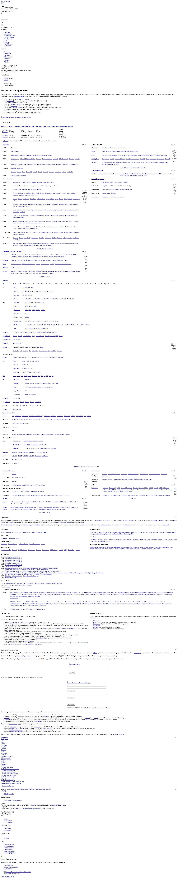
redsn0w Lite (75, 238)
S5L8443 (44, 444)
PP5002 (26, 441)
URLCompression (166, 603)
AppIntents (89, 592)
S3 (21, 459)
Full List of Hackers (44, 512)
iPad (37, 126)
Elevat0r (18, 175)
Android (104, 193)
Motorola (16, 379)
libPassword (101, 541)
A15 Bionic (60, 416)
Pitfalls (10, 522)
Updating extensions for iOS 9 (12, 569)
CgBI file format (22, 550)
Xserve (26, 383)
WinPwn (54, 238)
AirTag (15, 351)
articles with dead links (16, 730)
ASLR (118, 488)
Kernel (13, 273)
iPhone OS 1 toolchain (154, 474)
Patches (5, 271)
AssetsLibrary (121, 592)
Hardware (3, 750)
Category (3, 791)
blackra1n (43, 232)
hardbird (19, 267)
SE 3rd (56, 284)
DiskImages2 (147, 601)
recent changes (137, 653)
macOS (111, 182)
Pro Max (20, 284)
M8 (27, 456)
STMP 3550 (27, 444)
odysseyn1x (46, 182)
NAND (117, 491)
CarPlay (49, 594)
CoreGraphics (138, 594)
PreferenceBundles (23, 544)
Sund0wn (126, 175)
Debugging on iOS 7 (27, 573)
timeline (12, 102)
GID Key (152, 155)
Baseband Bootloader (121, 162)
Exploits (39, 248)
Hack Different (50, 502)
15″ (33, 321)
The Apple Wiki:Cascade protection (10, 769)
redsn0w (15, 217)
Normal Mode (131, 162)
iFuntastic (75, 243)
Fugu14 (24, 182)
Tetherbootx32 (40, 193)
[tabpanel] (89, 318)
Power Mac (31, 383)
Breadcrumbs (44, 569)
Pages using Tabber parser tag (13, 800)
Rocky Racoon (57, 221)
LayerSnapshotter (126, 539)
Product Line (4, 126)
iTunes (93, 151)
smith (42, 254)
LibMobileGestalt (14, 609)
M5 (58, 419)
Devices (5, 280)
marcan (45, 507)
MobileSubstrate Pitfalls (113, 547)
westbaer (54, 509)
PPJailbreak (28, 193)
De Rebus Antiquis (16, 264)
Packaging (111, 548)
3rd (23, 291)
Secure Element (41, 434)
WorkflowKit (42, 605)
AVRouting (35, 592)
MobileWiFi (39, 532)
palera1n (19, 151)
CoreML (18, 596)
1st (14, 343)
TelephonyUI (158, 603)
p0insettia (21, 195)
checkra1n (39, 182)
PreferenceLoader (162, 539)
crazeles (45, 271)
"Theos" (38, 525)
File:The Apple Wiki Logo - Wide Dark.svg (12, 781)
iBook (56, 383)
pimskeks (67, 507)
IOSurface (33, 603)
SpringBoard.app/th (20, 585)
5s (30, 357)
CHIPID (161, 488)
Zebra (145, 175)
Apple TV (11, 126)
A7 (19, 456)
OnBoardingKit (92, 603)
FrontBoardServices (15, 603)
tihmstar (49, 509)
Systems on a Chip (9, 412)
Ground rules (8, 869)
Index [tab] (29, 117)
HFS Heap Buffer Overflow (28, 264)
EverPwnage (26, 199)
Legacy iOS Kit (50, 199)
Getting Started (157, 520)
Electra (23, 172)
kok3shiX (73, 193)
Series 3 (27, 402)
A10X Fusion (18, 416)
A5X (40, 452)
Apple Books (39, 271)
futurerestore (118, 173)
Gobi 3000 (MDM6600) (18, 495)
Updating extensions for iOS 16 (13, 558)
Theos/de (8, 587)
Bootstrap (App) (15, 155)
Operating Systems (98, 179)
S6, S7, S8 (18, 423)
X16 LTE (68, 495)
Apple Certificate (112, 155)
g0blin (64, 193)
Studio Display (127, 186)
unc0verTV (70, 172)
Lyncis (50, 210)
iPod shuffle (16, 444)
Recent (4, 254)
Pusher (21, 238)
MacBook (30, 387)
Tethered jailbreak (131, 489)
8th (23, 287)
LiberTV (35, 172)
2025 (33, 310)
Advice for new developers (141, 547)
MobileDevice (134, 151)
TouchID (70, 573)
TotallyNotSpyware (50, 193)
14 (59, 284)
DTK (26, 387)
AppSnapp (19, 243)
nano (22, 376)
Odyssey (29, 182)
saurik (30, 509)
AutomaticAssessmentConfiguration (154, 592)
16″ (34, 324)
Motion (19, 434)
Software (46, 716)
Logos (100, 532)
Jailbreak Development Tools (126, 532)
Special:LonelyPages (41, 638)
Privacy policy (8, 865)
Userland (131, 491)
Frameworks (124, 474)
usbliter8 (13, 254)
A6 (13, 456)
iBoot (4, 264)
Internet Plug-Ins (12, 544)
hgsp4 (16, 273)
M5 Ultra (43, 310)
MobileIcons (69, 603)
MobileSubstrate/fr (11, 583)
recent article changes (22, 99)
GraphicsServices (9, 532)
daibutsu (75, 204)
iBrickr (63, 243)
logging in (16, 656)
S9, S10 (24, 423)
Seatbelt (78, 550)
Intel (15, 328)
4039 (14, 243)
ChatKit (33, 532)
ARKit (11, 592)
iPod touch (34, 376)
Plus (62, 284)
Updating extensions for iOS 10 (13, 568)
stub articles (13, 727)
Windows (113, 193)
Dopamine (13, 147)
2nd (20, 343)
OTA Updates (95, 159)
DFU (114, 162)
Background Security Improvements (155, 159)
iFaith (70, 210)
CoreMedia (24, 596)
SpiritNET (34, 232)
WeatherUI (31, 605)
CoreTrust (13, 256)
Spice (29, 189)
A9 (30, 456)
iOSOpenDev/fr (58, 583)
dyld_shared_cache (6, 550)
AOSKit (28, 601)
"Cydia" (31, 525)
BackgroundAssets (168, 592)
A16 (32, 287)
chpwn (17, 507)
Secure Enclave (49, 434)
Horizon (122, 147)
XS (56, 357)
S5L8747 (45, 452)
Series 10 (47, 336)
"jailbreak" (25, 525)
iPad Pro (46, 126)
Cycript (9, 631)
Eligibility (130, 479)
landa (46, 254)
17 (104, 284)
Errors (2, 740)
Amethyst (15, 182)
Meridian (15, 193)
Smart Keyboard (43, 351)
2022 (26, 310)
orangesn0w (16, 212)
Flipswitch (110, 539)
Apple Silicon (17, 390)
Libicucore (22, 609)
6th (26, 295)
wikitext (95, 653)
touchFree (42, 245)
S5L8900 (14, 452)
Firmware (94, 147)
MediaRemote (56, 603)
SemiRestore (171, 173)
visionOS (119, 182)
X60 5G (24, 485)
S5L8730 (42, 448)
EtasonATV (29, 172)
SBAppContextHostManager (30, 576)
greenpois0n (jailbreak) (60, 226)
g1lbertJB (52, 215)
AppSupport (18, 532)
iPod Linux (154, 495)
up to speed (10, 101)
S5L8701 (26, 448)
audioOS (110, 189)
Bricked (156, 488)
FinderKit (163, 601)
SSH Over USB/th (8, 585)
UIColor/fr (37, 583)
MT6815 (14, 481)
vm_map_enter (34, 273)
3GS (21, 357)
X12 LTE (62, 495)
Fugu (20, 182)
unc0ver (52, 182)
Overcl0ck (13, 168)
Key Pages (3, 754)
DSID (135, 491)
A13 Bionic (47, 416)
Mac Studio (17, 310)
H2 (16, 427)
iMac (15, 306)
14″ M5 (68, 324)
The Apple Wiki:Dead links (8, 772)
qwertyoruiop (24, 509)
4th (26, 291)
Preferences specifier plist (141, 532)
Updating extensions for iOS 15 (13, 560)
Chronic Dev (134, 495)
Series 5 (37, 402)
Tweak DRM (165, 547)
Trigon (63, 256)
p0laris (15, 200)
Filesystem (56, 271)
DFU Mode (166, 488)
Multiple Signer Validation (35, 256)
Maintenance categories (7, 756)
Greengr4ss (15, 238)
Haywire (59, 351)
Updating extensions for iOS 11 (13, 566)
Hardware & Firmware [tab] (7, 117)
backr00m (51, 172)
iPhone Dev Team (15, 503)
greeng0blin (58, 172)
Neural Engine (32, 434)
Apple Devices (105, 151)
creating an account (26, 656)
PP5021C (35, 441)
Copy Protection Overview (120, 479)
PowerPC (16, 383)
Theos (106, 520)
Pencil (24, 351)
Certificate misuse (147, 479)
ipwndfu (61, 215)
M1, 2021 (27, 306)
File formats (136, 167)
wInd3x (51, 254)
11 (13, 284)
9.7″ (26, 372)
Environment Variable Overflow (63, 264)
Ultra (33, 336)
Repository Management (101, 548)
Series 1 (17, 402)
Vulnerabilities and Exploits (12, 251)
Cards (19, 409)
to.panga (33, 189)
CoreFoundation (129, 594)
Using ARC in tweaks (146, 548)
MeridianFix (21, 193)
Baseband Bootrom (107, 162)
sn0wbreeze (21, 217)
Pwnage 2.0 (60, 260)
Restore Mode (148, 162)
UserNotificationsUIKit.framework (48, 568)
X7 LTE (57, 495)
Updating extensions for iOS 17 (13, 557)
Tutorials (133, 498)
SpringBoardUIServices (148, 603)
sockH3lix (27, 195)
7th (38, 361)
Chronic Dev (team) (23, 502)
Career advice (156, 548)
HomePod (17, 126)
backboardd (25, 574)
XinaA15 (53, 164)
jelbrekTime (20, 168)
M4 (49, 419)
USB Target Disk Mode (158, 162)
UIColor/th (29, 585)
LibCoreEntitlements (39, 609)
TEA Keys (126, 155)
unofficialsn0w (16, 240)
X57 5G (19, 485)
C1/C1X (14, 474)
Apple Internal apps (126, 167)
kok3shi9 (69, 199)
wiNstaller (48, 245)
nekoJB (71, 164)
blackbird (13, 267)
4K (23, 332)
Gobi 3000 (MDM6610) (31, 495)
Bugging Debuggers (107, 479)
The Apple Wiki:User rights (8, 780)
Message (63, 603)
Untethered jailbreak (142, 489)
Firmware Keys (133, 155)
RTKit (121, 186)
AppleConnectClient (112, 592)
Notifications (71, 550)
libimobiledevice (149, 173)
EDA (112, 173)
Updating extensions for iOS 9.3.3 (31, 569)
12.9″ (29, 298)
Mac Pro (16, 313)
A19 (85, 416)
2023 (32, 302)
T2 (46, 328)
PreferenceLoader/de (27, 644)
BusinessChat (23, 594)
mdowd (50, 507)
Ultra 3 (60, 336)
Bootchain (136, 488)
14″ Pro (73, 324)
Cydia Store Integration (155, 547)
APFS (32, 601)
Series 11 (52, 336)
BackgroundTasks (14, 594)
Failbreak (23, 175)
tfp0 (20, 273)
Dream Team (42, 502)
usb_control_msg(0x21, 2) (47, 264)
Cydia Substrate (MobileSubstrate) (168, 532)
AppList (99, 539)
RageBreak (60, 210)
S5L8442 (38, 444)
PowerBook (51, 383)
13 (41, 284)
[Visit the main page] (2, 5)
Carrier (107, 147)
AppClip (83, 592)
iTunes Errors (113, 151)
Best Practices (102, 547)
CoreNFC (37, 596)
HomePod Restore (126, 173)
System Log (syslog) (114, 164)
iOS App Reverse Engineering (65, 522)
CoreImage (152, 594)
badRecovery (62, 254)
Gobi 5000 (47, 495)
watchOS (125, 182)
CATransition (96, 621)
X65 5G (28, 485)
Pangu (54, 210)
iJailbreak (15, 245)
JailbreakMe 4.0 (41, 199)
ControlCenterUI (124, 601)
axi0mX (13, 507)
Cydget (105, 539)
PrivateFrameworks (34, 544)
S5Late (24, 254)
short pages (37, 727)
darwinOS (110, 186)
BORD (151, 488)
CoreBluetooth (115, 594)
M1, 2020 (27, 302)
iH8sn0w (40, 507)
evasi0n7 (66, 210)
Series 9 (38, 336)
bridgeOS (104, 186)
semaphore (35, 509)
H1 (18, 463)
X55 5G (14, 485)
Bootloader (129, 488)
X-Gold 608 (20, 491)
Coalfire (15, 189)
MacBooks (70, 126)
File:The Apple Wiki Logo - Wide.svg (11, 783)
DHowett (26, 507)
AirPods (5, 347)
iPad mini (52, 126)
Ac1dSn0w (21, 221)
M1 (26, 321)
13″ (36, 291)
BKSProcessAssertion (46, 574)
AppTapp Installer (27, 243)
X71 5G (38, 485)
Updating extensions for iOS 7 (12, 573)
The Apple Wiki (9, 794)
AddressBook (67, 592)
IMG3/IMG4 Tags (116, 489)
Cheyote (13, 175)
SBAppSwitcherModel (10, 577)
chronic (22, 507)
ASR (61, 271)
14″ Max (78, 324)
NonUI (111, 147)
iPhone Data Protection (144, 495)
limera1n (15, 228)
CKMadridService (17, 576)
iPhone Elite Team (125, 495)
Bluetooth (14, 550)
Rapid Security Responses (132, 159)
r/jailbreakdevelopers (105, 525)
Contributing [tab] (24, 117)
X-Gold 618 (27, 491)
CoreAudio (99, 594)
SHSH (121, 491)
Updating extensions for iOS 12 (13, 565)
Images (2, 751)
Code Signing (96, 622)
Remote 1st (18, 332)
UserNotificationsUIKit (16, 605)
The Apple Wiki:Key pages (8, 777)
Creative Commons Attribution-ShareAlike (28, 808)
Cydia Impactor (107, 173)
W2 (16, 463)
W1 (13, 463)
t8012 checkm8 (24, 503)
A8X (24, 456)
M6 (39, 302)
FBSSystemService (44, 571)
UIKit (2, 532)
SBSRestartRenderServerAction (30, 571)
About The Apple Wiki (11, 867)
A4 (35, 452)
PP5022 (41, 441)
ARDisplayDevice (39, 601)
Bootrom (5, 260)
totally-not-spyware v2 (49, 186)
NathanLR (28, 155)
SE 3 (57, 336)
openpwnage (76, 199)
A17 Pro (30, 295)
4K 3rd (48, 332)
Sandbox (51, 273)
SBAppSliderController (98, 573)
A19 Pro (89, 416)
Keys (93, 155)
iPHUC (34, 245)
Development (4, 739)
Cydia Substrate (144, 474)
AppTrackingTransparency (99, 592)
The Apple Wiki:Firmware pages (9, 773)
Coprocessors (31, 550)
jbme (65, 199)
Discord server (17, 107)
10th (29, 287)
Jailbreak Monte (17, 226)
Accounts (47, 592)
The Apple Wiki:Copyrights (8, 770)
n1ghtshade (67, 215)
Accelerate (41, 592)
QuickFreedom (34, 238)
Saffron (39, 226)
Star (50, 226)
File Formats (4, 745)
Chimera (19, 172)
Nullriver (57, 502)
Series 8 (25, 336)
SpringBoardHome (116, 603)
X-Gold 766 (22, 477)
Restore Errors (121, 151)
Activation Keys (159, 155)
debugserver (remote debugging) (99, 534)
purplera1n (77, 232)
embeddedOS (125, 189)
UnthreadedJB (68, 502)
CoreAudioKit (106, 594)
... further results (14, 598)
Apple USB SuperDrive (30, 394)
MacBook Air (17, 321)
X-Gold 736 (34, 491)
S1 (13, 459)
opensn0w (75, 210)
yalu (36, 195)
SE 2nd (25, 284)
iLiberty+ (21, 245)
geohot (31, 507)
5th (28, 291)
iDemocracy (69, 243)
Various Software (97, 170)
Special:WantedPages (28, 641)
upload (96, 718)
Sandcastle (116, 197)
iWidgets (95, 628)
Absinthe (15, 221)
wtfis (24, 206)
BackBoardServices (88, 601)
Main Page (3, 778)
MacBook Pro (18, 324)
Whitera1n (46, 243)
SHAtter (43, 260)
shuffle (25, 376)
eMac (40, 383)
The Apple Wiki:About (7, 767)
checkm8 (28, 260)
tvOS (115, 182)
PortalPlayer (16, 441)
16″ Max (88, 324)
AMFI (12, 271)
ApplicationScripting (77, 601)
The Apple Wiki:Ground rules (8, 775)
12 (28, 284)
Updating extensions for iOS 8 (12, 571)
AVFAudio (16, 592)
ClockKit (64, 594)
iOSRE (82, 522)
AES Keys (104, 155)
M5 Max (38, 310)
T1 (51, 387)
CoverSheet (133, 601)
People (2, 761)
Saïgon (34, 193)
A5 (37, 452)
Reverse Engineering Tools (110, 532)
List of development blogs (132, 548)
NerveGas (62, 507)
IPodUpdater (139, 601)
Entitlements (45, 550)
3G (18, 357)
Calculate (112, 601)
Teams (4, 502)
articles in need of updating (17, 728)
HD (14, 332)
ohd (14, 206)
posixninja (17, 509)
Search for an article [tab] (74, 664)
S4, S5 (13, 423)
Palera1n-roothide (36, 155)
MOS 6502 (77, 466)
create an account (19, 96)
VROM (146, 488)
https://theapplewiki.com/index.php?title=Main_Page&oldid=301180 (31, 789)
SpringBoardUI (137, 603)
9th (26, 287)
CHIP (35, 594)
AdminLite (54, 601)
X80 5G (43, 485)
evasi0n (47, 215)
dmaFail (29, 254)
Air (102, 284)
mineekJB (15, 195)
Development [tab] (82, 683)
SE (43, 357)
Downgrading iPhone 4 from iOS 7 (43, 573)
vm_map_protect (43, 273)
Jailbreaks (42, 276)
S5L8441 (33, 444)
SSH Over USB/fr (21, 583)
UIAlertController (55, 571)
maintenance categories (15, 724)
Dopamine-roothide (47, 159)
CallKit (40, 594)
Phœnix (61, 199)
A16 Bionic (67, 416)
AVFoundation (24, 592)
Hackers (50, 248)
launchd (110, 491)
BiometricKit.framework (59, 573)
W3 (13, 427)
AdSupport (60, 592)
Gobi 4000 (40, 495)
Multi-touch (25, 434)
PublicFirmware (5, 131)
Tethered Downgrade (166, 489)
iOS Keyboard (53, 550)
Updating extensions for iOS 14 (13, 561)
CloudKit (69, 594)
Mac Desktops (63, 126)
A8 (13, 416)
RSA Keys (120, 155)
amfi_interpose (40, 215)
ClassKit (59, 594)
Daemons (38, 550)
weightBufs (57, 256)
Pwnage (66, 260)
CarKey (45, 594)
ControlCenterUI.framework (30, 568)
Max (59, 357)
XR (62, 357)
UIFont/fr (30, 583)
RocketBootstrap (172, 539)
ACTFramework (21, 601)
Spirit (30, 232)
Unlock (126, 491)
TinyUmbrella (133, 175)
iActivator (58, 243)
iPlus (38, 245)
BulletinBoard (105, 601)
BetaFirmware (5, 136)
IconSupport (117, 539)
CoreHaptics (145, 594)
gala (53, 226)
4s (25, 357)
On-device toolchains (117, 534)
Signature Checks (74, 271)
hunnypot (50, 271)
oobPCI (56, 254)
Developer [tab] (17, 117)
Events (2, 742)
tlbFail (68, 254)
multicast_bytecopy (48, 256)
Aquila (14, 210)
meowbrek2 (65, 164)
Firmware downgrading (154, 489)
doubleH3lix (59, 193)
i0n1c (35, 507)
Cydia (100, 173)
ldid (110, 534)
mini (31, 284)
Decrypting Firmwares (143, 155)
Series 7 (20, 336)
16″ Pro (83, 324)
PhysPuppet (38, 254)
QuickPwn (41, 238)
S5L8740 (53, 448)
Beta (103, 147)
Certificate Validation (22, 256)
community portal (15, 104)
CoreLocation (159, 594)
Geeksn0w (36, 210)
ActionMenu (93, 539)
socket (32, 195)
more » (45, 532)
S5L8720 (37, 448)
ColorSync (75, 594)
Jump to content (5, 1)
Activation (105, 488)
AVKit (30, 592)
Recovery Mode (140, 162)
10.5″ (35, 372)
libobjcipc (147, 539)
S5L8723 (48, 448)
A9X (32, 456)
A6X (15, 456)
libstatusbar (154, 539)
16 (85, 284)
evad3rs (75, 502)
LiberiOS (24, 189)
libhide (141, 539)
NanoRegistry (83, 603)
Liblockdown (29, 609)
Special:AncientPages (68, 628)
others (63, 805)
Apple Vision (24, 126)
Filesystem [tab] (88, 683)
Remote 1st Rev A (29, 332)
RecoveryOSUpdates (120, 159)
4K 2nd (37, 332)
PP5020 (30, 441)
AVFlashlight (87, 573)
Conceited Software (33, 502)
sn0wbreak (22, 212)
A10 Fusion (38, 456)
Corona (31, 221)
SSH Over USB (153, 532)
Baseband (123, 488)
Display (14, 434)
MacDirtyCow (74, 254)
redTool (64, 238)
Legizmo (165, 173)
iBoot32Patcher (136, 173)
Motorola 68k (28, 379)
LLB (114, 491)
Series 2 (22, 402)
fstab (64, 271)
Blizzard (15, 199)
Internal (112, 159)
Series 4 (32, 402)
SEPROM (5, 267)
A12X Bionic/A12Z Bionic (35, 416)
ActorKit (47, 601)
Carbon (20, 199)
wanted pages (38, 721)
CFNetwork (31, 594)
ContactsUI (93, 594)
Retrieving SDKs (128, 534)
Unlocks (44, 248)
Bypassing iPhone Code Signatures (111, 474)
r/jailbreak (166, 525)
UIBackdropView (78, 573)
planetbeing (74, 507)
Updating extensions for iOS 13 (13, 563)
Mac (4, 302)
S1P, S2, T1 (17, 459)
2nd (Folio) (53, 351)
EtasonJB (32, 204)
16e (99, 284)
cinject (70, 221)
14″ (31, 324)
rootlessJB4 (40, 186)
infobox (87, 718)
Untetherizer (48, 238)
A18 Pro (27, 317)
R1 (13, 431)
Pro (16, 284)
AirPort (5, 409)
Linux (108, 193)
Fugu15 (39, 164)
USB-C (34, 351)
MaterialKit (49, 603)
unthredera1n (37, 223)
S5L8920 (25, 452)
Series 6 (15, 336)
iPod (131, 189)
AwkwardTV (161, 495)
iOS (103, 182)
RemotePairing (107, 603)
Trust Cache (31, 271)
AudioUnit (128, 592)
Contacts (87, 594)
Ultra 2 (42, 336)
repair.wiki (167, 495)
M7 (21, 456)
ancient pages (46, 728)
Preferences (12, 538)
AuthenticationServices (138, 592)
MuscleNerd (56, 507)
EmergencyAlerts (155, 601)
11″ (33, 291)
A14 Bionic (53, 416)
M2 (25, 419)
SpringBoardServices (127, 603)
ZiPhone (59, 238)
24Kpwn (54, 260)
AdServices (54, 592)
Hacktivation (112, 488)
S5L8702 (31, 448)
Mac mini (16, 302)
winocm (59, 509)
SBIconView (8, 576)
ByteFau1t (19, 254)
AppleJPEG (68, 601)
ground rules (13, 106)
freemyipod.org (107, 495)
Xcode (91, 532)
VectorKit (25, 605)
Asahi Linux (105, 197)
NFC (65, 550)
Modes (127, 151)
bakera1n (44, 155)
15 (72, 284)
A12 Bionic (25, 416)
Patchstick (45, 172)
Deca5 (24, 210)
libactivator (135, 539)
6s (37, 357)
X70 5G (33, 485)
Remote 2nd (42, 332)
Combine (81, 594)
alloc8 (32, 260)
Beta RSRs (142, 159)
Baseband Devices (8, 471)
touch (29, 376)
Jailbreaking (4, 753)
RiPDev (62, 502)
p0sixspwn (74, 215)
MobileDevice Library (133, 474)
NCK (165, 155)
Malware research (5, 758)
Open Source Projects (127, 520)
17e (114, 284)
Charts (54, 594)
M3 (37, 419)
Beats (41, 347)
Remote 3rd (54, 332)
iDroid (111, 197)
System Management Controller (62, 434)
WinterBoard (93, 541)
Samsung (15, 448)
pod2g (12, 509)
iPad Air (41, 126)
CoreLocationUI (168, 594)
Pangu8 (67, 204)
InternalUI (116, 147)
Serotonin (71, 159)
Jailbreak (5, 141)
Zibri (63, 509)
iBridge (43, 328)
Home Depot (33, 199)
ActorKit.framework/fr (47, 583)
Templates (3, 764)
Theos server (128, 525)
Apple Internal (4, 737)
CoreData (122, 594)
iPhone (57, 126)
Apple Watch (31, 126)
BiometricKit (26, 532)
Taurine (34, 182)
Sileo (121, 175)
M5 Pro (42, 302)
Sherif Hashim (42, 509)
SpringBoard (4, 538)
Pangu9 (40, 172)
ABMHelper (13, 601)
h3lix (68, 193)
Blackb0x (13, 172)
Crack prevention (119, 548)
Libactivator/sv (38, 644)
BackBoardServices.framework (13, 574)
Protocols (94, 162)
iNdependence (28, 245)
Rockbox (122, 197)
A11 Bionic (45, 456)
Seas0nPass (33, 215)
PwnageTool (49, 221)
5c (28, 357)
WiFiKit (37, 605)
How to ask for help (6, 525)
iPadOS (107, 182)
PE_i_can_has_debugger (21, 271)
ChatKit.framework (34, 574)
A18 (77, 416)
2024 (35, 302)
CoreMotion (31, 596)
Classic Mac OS (117, 189)
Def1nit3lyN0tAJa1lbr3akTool (27, 159)
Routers (15, 409)
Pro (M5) (18, 339)
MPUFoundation (40, 603)
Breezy (34, 243)
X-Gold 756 (15, 477)
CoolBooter (95, 173)
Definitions (95, 488)
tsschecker (140, 175)
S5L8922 (31, 452)
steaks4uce (48, 260)
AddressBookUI (76, 592)
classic (14, 376)
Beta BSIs (167, 159)
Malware (136, 479)
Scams (140, 479)
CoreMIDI (12, 596)
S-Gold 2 (14, 491)
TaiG (71, 204)
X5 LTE (53, 495)
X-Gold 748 (41, 491)
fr (50, 601)
